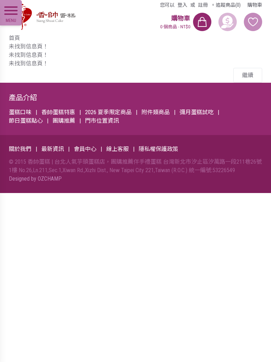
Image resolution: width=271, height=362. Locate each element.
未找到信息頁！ (28, 46)
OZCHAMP (50, 178)
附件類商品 (155, 112)
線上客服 (117, 149)
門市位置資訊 (102, 120)
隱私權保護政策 (158, 149)
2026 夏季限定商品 (108, 112)
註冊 (203, 5)
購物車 (254, 5)
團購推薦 (64, 120)
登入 (182, 5)
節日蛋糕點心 (26, 120)
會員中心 (85, 149)
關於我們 (20, 149)
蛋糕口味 (20, 112)
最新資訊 (52, 149)
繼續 (247, 75)
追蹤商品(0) (228, 5)
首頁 (14, 38)
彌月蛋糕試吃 (196, 112)
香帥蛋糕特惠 (58, 112)
